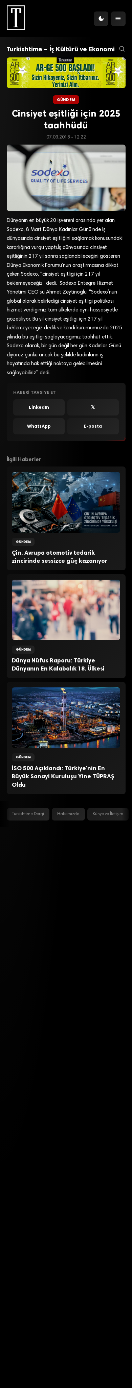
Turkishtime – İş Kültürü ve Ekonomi (61, 49)
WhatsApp (39, 426)
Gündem (66, 99)
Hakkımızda (68, 814)
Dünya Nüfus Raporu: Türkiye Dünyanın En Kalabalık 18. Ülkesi (58, 665)
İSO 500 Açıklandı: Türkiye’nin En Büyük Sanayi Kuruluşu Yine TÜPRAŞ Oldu (63, 776)
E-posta (93, 426)
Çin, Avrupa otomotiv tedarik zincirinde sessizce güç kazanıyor (59, 557)
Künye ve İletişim (108, 814)
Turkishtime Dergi (28, 814)
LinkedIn (39, 407)
